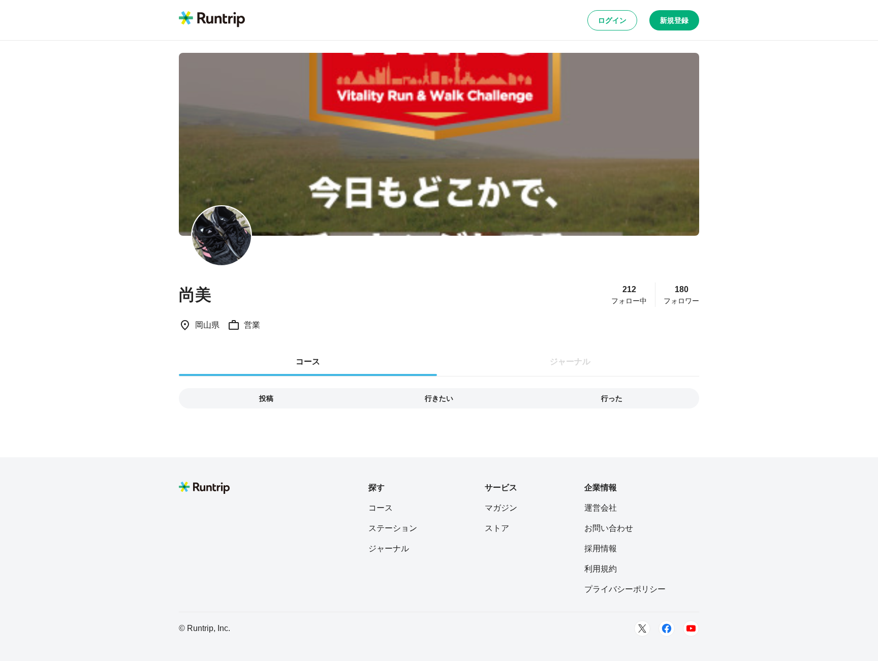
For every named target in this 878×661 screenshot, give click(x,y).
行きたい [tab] (439, 398)
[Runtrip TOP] (212, 19)
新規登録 (674, 20)
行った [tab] (611, 398)
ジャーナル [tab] (570, 361)
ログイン (612, 20)
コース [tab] (308, 361)
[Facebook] (666, 628)
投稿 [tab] (266, 398)
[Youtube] (691, 628)
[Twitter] (642, 628)
